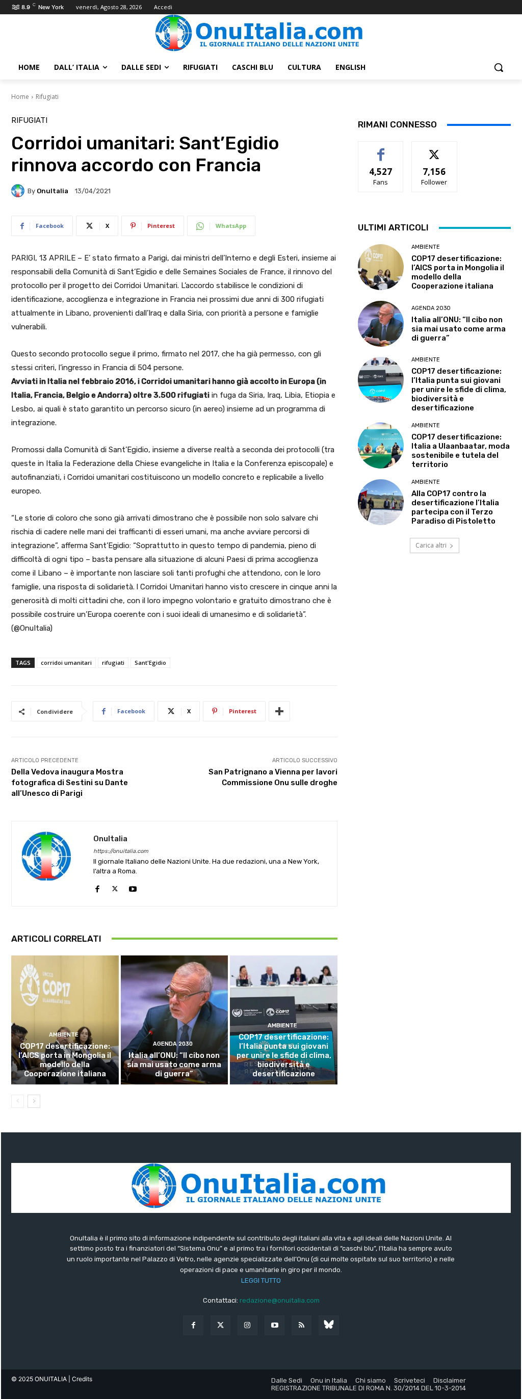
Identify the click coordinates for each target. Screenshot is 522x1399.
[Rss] (301, 1325)
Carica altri (431, 545)
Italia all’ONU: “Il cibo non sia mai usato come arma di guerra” (174, 1064)
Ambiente (64, 1035)
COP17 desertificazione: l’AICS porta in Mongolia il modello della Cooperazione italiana (64, 1060)
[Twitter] (220, 1325)
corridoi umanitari (66, 662)
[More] (279, 711)
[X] (115, 887)
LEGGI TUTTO (261, 1280)
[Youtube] (133, 887)
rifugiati (113, 662)
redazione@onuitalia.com (280, 1300)
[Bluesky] (328, 1325)
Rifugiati (47, 96)
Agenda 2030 (173, 1044)
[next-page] (34, 1101)
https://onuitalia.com (120, 851)
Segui (434, 149)
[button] (498, 67)
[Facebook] (97, 887)
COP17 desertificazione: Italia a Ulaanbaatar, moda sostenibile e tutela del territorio (460, 450)
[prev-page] (17, 1101)
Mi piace (381, 149)
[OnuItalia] (19, 190)
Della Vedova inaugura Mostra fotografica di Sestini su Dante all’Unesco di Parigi (69, 782)
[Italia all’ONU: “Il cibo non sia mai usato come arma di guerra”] (174, 1019)
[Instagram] (247, 1325)
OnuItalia (52, 191)
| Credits (80, 1379)
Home (20, 96)
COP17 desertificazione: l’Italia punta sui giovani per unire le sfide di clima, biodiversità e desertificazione (284, 1055)
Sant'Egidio (150, 662)
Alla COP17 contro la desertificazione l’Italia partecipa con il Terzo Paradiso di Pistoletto (455, 507)
